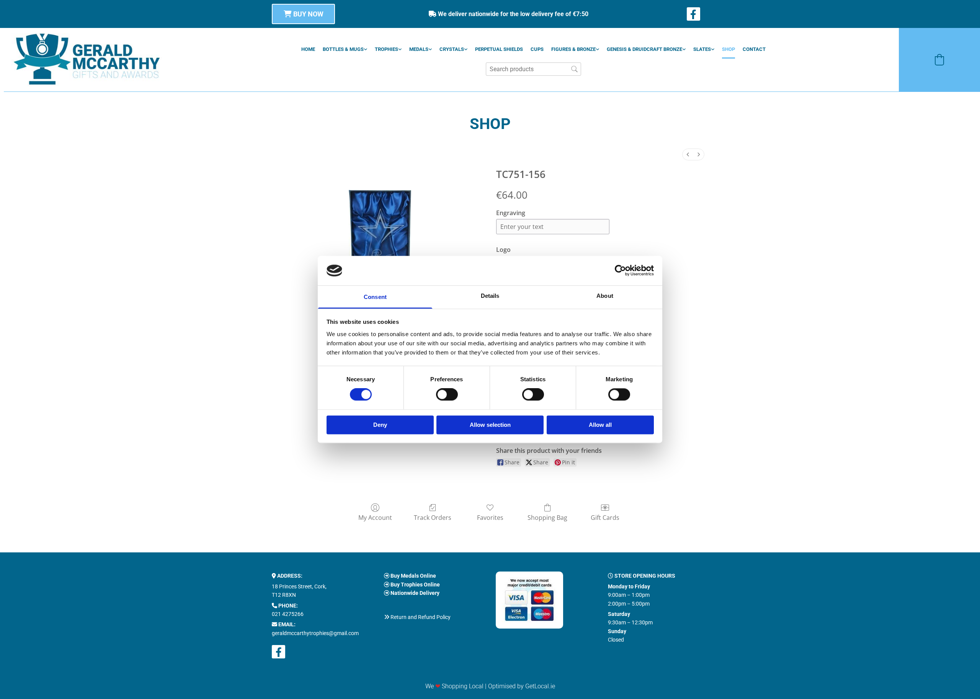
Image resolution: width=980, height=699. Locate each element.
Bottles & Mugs (343, 49)
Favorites (490, 517)
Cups (537, 49)
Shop (728, 49)
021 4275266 (288, 614)
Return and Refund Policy (420, 617)
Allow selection (490, 424)
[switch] (447, 395)
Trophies (386, 49)
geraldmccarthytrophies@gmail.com (315, 633)
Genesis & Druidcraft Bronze (644, 49)
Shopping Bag (547, 517)
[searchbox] (533, 69)
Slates (702, 49)
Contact (754, 49)
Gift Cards (605, 517)
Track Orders (432, 517)
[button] (303, 14)
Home (308, 49)
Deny (380, 424)
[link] (345, 49)
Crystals (451, 49)
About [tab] (604, 295)
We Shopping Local (454, 686)
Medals (418, 49)
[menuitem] (688, 154)
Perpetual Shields (499, 49)
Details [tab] (490, 295)
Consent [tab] (375, 297)
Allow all (600, 424)
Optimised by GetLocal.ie (521, 686)
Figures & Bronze (573, 49)
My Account (375, 517)
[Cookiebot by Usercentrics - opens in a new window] (620, 270)
